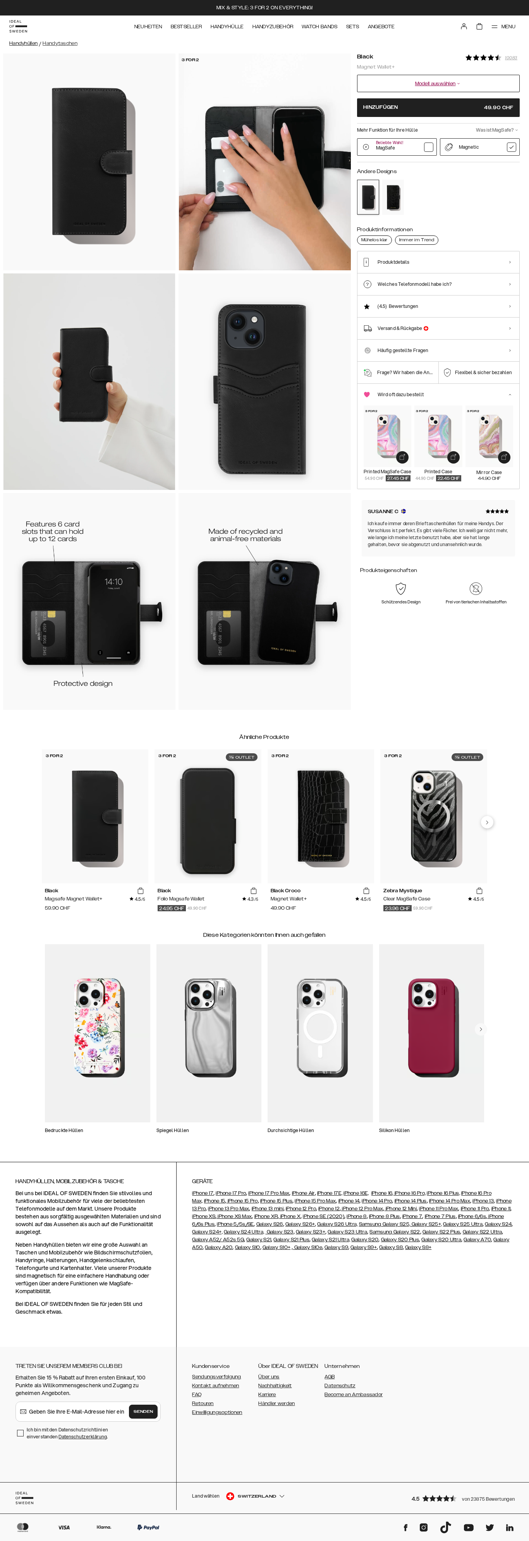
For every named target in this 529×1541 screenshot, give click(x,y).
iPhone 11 (501, 1208)
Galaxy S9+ (363, 1247)
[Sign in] (464, 26)
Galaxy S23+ (310, 1232)
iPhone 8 (356, 1216)
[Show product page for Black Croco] (393, 197)
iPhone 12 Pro (301, 1208)
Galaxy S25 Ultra (463, 1224)
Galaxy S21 (258, 1239)
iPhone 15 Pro (242, 1201)
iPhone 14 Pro (377, 1201)
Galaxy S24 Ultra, (244, 1232)
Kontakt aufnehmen (215, 1385)
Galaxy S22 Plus (441, 1232)
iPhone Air (303, 1193)
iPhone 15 (214, 1201)
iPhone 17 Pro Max (268, 1193)
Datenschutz (340, 1385)
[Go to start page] (18, 26)
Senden (143, 1412)
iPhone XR (266, 1216)
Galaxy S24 (498, 1224)
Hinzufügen (438, 107)
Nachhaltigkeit (275, 1385)
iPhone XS (203, 1216)
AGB (330, 1377)
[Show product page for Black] (368, 197)
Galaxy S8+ (418, 1247)
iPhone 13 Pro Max (228, 1208)
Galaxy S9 (336, 1247)
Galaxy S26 (269, 1224)
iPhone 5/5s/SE (235, 1224)
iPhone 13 (483, 1201)
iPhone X (290, 1216)
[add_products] (402, 457)
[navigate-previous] (487, 822)
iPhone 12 (329, 1208)
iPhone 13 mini (267, 1208)
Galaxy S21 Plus (291, 1239)
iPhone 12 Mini (401, 1208)
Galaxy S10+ (276, 1247)
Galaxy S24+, (207, 1232)
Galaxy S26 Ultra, (337, 1224)
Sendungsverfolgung (216, 1377)
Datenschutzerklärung (82, 1436)
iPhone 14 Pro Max (449, 1201)
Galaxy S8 (391, 1247)
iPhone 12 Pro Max (362, 1208)
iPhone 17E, (329, 1193)
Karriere (267, 1394)
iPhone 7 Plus (440, 1216)
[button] (463, 1498)
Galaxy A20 (218, 1247)
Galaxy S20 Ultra (441, 1239)
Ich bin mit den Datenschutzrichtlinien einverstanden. (67, 1433)
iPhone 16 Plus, (443, 1193)
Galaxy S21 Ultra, (331, 1239)
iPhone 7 (412, 1216)
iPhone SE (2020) (323, 1216)
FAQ (196, 1394)
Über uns (268, 1377)
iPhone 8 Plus (384, 1216)
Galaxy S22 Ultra (482, 1232)
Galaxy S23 (279, 1232)
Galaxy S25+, (426, 1224)
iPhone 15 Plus (276, 1201)
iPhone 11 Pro (475, 1208)
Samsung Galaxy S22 (394, 1232)
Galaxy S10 (247, 1247)
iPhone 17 (202, 1193)
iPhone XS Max (234, 1216)
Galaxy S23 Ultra (347, 1232)
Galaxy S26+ (300, 1224)
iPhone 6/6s (472, 1216)
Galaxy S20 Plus (400, 1239)
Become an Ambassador (354, 1394)
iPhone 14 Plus (411, 1201)
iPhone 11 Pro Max (438, 1208)
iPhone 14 (349, 1201)
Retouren (202, 1403)
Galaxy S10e (307, 1247)
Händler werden (276, 1403)
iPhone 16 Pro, (410, 1193)
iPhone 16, (383, 1193)
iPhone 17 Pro (231, 1193)
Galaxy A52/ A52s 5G (218, 1239)
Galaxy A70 (477, 1239)
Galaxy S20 (364, 1239)
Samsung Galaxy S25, (384, 1224)
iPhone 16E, (356, 1193)
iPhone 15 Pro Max (315, 1201)
